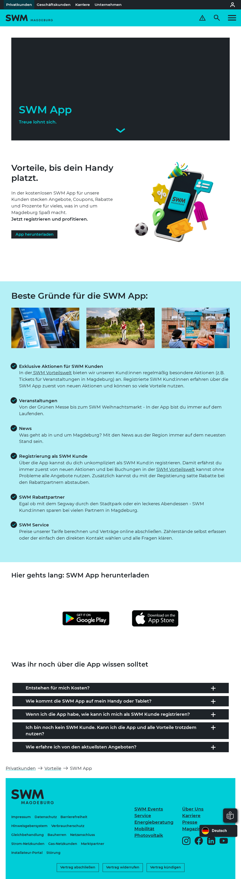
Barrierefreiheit (73, 817)
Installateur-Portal (27, 853)
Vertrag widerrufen (122, 867)
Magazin (191, 828)
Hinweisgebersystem (29, 826)
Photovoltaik (148, 835)
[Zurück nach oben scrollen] (224, 873)
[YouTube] (224, 841)
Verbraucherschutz (67, 826)
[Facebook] (199, 841)
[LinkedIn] (211, 841)
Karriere (191, 815)
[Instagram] (186, 841)
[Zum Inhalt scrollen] (120, 131)
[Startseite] (29, 18)
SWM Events (148, 809)
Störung (53, 853)
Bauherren (57, 835)
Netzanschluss (82, 835)
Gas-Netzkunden (62, 844)
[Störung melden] (202, 18)
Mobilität (144, 828)
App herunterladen (34, 234)
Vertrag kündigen (165, 867)
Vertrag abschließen (77, 867)
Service (142, 815)
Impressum (21, 817)
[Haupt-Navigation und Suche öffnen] (225, 17)
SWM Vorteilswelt (52, 372)
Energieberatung (153, 822)
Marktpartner (92, 844)
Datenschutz (46, 817)
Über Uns (193, 809)
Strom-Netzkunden (27, 844)
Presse (189, 822)
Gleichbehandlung (27, 835)
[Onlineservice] (232, 4)
